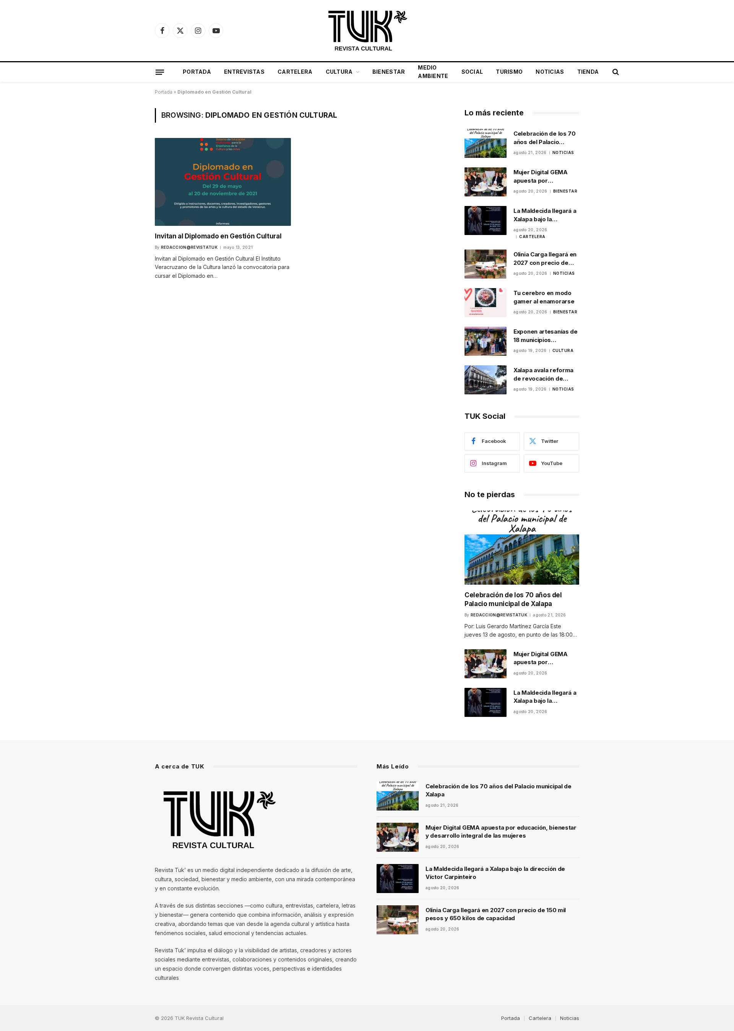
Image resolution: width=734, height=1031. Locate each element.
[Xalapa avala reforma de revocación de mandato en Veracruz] (485, 379)
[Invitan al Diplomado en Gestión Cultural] (223, 181)
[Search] (615, 72)
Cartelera (295, 71)
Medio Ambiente (433, 71)
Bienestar (388, 71)
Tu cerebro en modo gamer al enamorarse (543, 297)
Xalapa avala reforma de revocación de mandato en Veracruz (543, 374)
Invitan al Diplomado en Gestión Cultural (218, 236)
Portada (197, 71)
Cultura (339, 71)
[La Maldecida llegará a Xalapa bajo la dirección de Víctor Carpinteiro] (485, 220)
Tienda (588, 71)
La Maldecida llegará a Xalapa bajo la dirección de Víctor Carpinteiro (544, 215)
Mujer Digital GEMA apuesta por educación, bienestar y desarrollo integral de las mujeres (545, 177)
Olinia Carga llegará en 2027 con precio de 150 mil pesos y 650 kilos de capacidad (544, 259)
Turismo (509, 71)
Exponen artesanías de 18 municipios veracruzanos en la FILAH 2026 (545, 336)
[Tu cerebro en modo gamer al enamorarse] (485, 302)
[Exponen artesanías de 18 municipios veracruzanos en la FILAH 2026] (485, 341)
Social (472, 71)
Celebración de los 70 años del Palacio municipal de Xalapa (544, 138)
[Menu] (160, 72)
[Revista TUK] (366, 30)
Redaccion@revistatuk (189, 247)
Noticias (550, 71)
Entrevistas (244, 71)
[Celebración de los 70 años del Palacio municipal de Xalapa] (485, 143)
